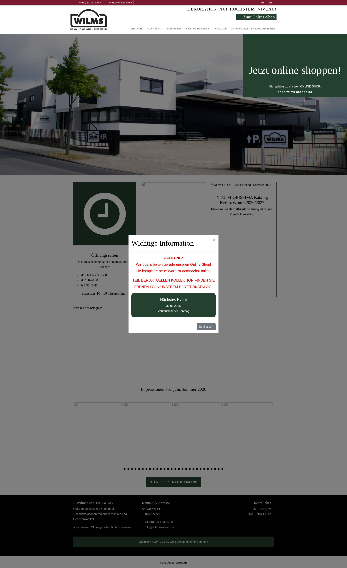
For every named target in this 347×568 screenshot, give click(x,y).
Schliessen (206, 326)
